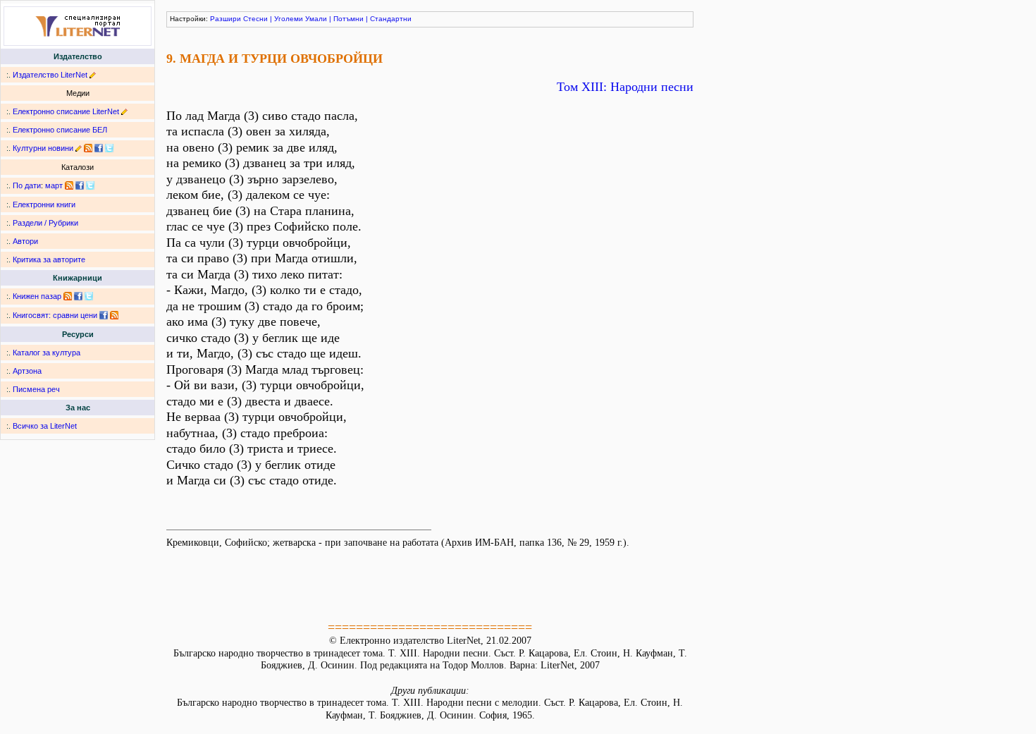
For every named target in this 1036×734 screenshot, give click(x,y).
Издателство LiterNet (50, 75)
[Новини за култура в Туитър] (109, 148)
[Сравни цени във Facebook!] (103, 315)
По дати (27, 185)
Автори (25, 241)
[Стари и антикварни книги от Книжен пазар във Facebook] (78, 296)
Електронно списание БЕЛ (60, 130)
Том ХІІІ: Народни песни (625, 87)
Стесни (255, 19)
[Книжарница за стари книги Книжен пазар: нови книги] (67, 296)
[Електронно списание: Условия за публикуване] (124, 111)
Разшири (225, 19)
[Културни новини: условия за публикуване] (78, 148)
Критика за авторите (49, 259)
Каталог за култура (46, 352)
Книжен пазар (37, 296)
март (54, 185)
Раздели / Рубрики (45, 223)
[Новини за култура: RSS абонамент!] (88, 148)
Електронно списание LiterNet (66, 111)
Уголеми (288, 19)
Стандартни (391, 19)
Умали (316, 19)
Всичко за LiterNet (45, 426)
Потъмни (348, 19)
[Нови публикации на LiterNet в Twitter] (90, 185)
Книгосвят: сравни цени (55, 315)
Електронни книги (44, 204)
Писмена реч (36, 389)
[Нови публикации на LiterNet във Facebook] (79, 185)
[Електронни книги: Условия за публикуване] (93, 75)
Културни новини (43, 148)
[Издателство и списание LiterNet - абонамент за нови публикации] (69, 185)
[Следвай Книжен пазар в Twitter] (89, 296)
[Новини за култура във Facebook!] (98, 148)
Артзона (27, 371)
